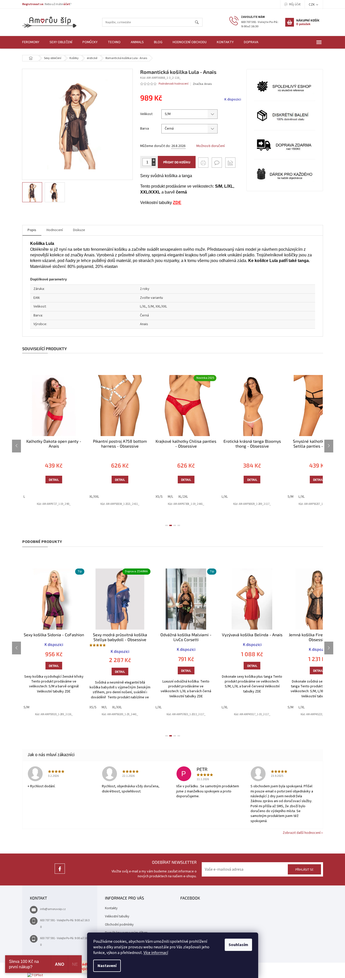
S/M (290, 496)
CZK (312, 4)
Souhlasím (238, 945)
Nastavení (107, 966)
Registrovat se (32, 4)
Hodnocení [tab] (54, 230)
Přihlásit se (304, 869)
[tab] (166, 525)
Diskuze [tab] (79, 230)
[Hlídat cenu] (230, 162)
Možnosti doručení (210, 146)
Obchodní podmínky (119, 924)
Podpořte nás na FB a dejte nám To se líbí (60, 873)
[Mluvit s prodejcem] (217, 162)
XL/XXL (94, 496)
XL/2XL (183, 496)
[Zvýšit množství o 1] (154, 160)
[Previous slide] (16, 446)
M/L (170, 496)
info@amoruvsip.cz (53, 909)
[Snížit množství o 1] (154, 164)
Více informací (156, 953)
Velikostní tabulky (117, 916)
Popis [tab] (32, 230)
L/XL (225, 496)
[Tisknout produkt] (203, 162)
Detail (54, 479)
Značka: (202, 84)
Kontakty (111, 908)
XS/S (159, 496)
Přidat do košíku (176, 162)
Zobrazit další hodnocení (301, 832)
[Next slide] (328, 446)
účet (66, 4)
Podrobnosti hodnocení (173, 84)
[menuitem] (30, 42)
